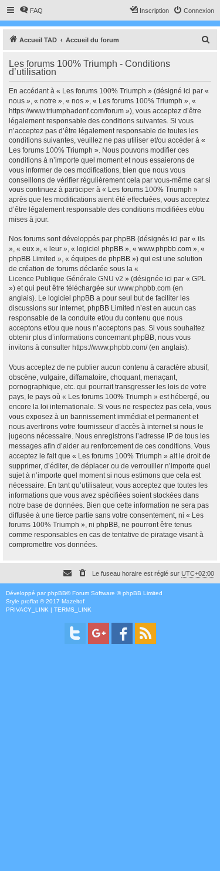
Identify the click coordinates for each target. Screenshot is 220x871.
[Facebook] (122, 633)
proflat (29, 601)
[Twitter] (75, 633)
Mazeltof (73, 601)
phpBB (57, 593)
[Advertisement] (110, 761)
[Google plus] (98, 633)
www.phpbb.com (144, 288)
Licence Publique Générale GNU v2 (66, 279)
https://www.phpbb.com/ (109, 347)
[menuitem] (31, 11)
